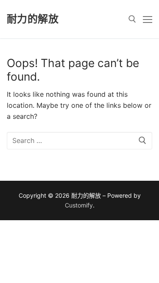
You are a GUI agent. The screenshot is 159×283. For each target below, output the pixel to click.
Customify (79, 205)
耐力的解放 (33, 19)
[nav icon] (147, 19)
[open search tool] (132, 19)
